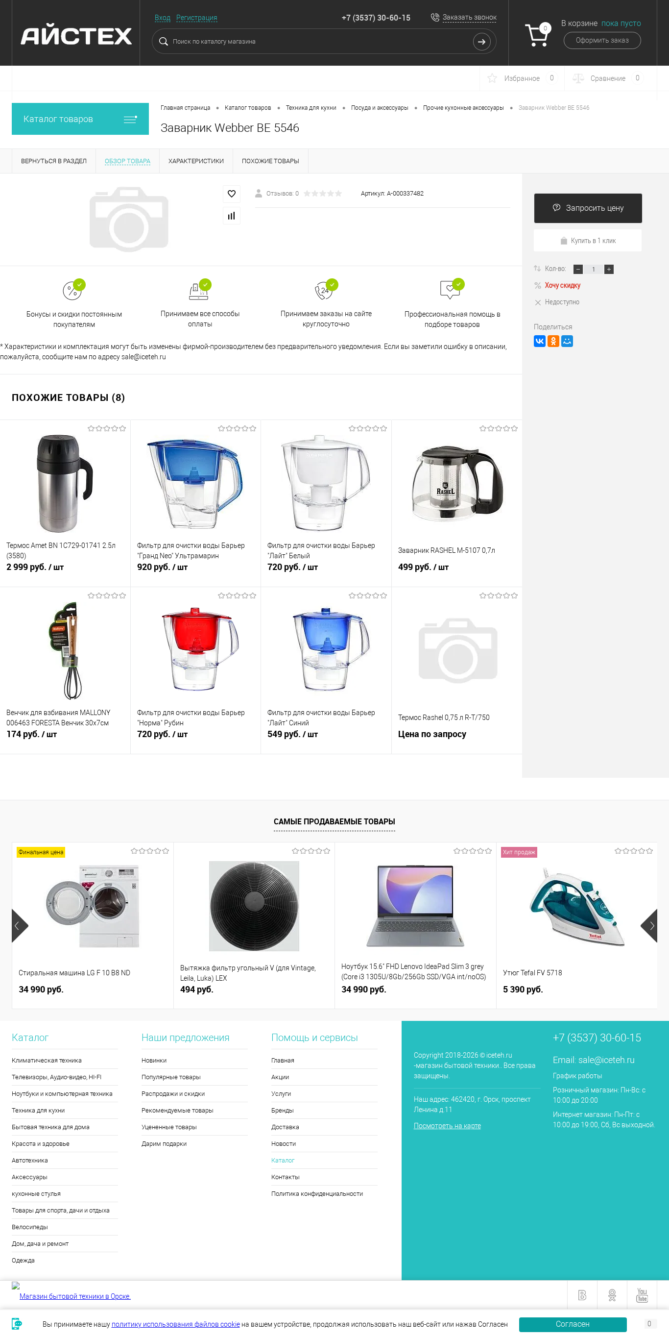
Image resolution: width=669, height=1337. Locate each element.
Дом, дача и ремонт (40, 1243)
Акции (280, 1077)
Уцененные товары (169, 1127)
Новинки (154, 1060)
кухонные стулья (36, 1193)
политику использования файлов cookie (176, 1324)
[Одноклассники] (553, 341)
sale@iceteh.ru (606, 1060)
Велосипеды (30, 1227)
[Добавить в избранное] (231, 194)
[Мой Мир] (567, 341)
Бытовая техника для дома (51, 1127)
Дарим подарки (164, 1143)
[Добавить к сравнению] (231, 215)
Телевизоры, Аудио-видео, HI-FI (56, 1077)
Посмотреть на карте (447, 1126)
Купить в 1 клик (593, 240)
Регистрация (196, 18)
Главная (282, 1060)
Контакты (285, 1177)
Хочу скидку (562, 285)
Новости (283, 1143)
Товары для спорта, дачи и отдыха (61, 1210)
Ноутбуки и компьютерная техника (62, 1093)
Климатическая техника (47, 1060)
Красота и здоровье (41, 1143)
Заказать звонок (470, 17)
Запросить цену (595, 208)
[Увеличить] (127, 219)
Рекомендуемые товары (178, 1110)
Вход (162, 18)
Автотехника (30, 1160)
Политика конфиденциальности (317, 1193)
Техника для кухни (38, 1110)
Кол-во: (556, 268)
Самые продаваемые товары (334, 821)
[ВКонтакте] (540, 341)
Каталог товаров (58, 119)
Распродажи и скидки (173, 1093)
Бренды (282, 1110)
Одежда (23, 1260)
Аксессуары (30, 1177)
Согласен (573, 1324)
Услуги (281, 1093)
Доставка (285, 1127)
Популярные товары (171, 1077)
